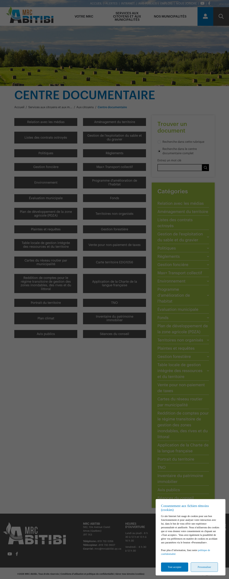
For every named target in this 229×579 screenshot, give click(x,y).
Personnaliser (204, 567)
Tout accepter (174, 567)
